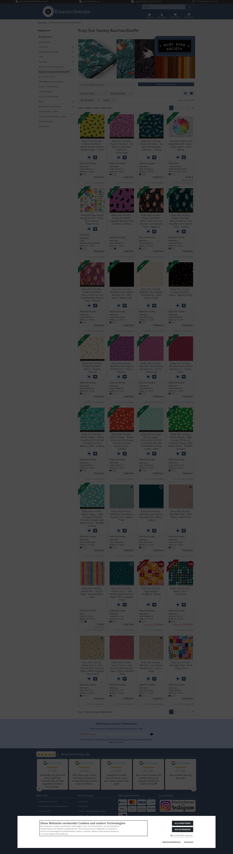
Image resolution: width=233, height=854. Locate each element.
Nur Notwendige (183, 829)
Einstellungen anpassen (183, 835)
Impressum (188, 842)
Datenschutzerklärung (171, 842)
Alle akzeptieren (183, 823)
